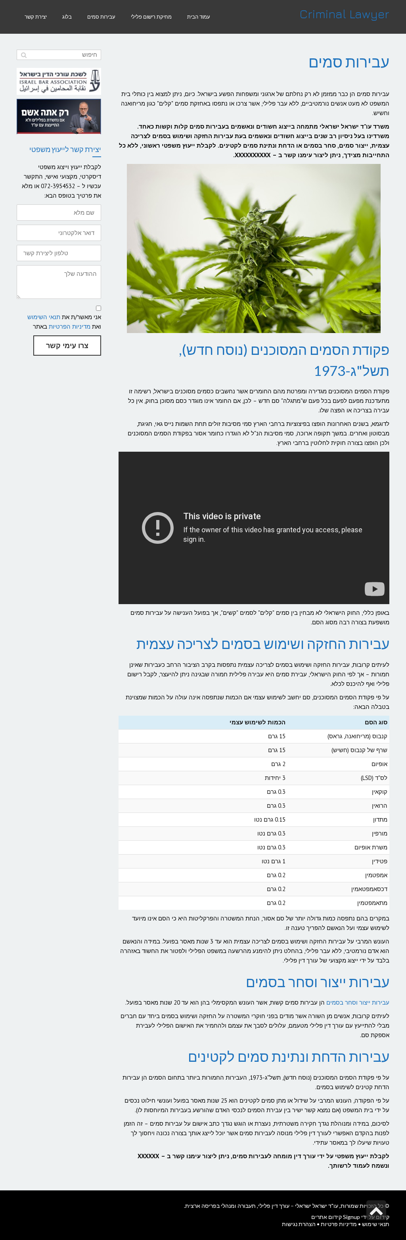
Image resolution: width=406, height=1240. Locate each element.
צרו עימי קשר (67, 345)
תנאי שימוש (375, 1224)
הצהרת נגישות (299, 1224)
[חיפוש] (24, 55)
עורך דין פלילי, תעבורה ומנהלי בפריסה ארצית (237, 1205)
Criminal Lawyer (344, 14)
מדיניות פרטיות (339, 1224)
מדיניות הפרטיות (69, 326)
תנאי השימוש (43, 317)
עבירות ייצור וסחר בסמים (357, 1002)
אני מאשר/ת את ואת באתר (64, 321)
